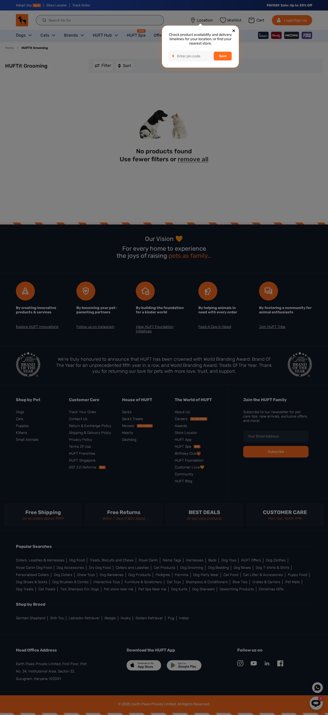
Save (223, 56)
